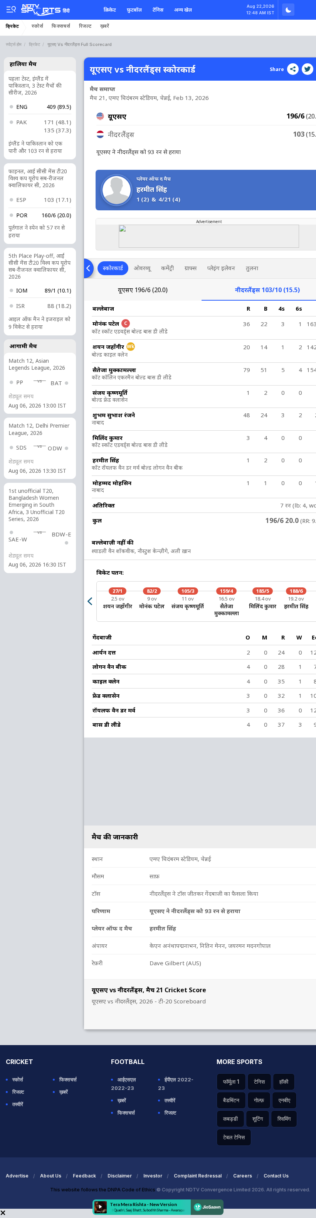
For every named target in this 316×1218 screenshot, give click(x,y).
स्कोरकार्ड (113, 268)
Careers (242, 1176)
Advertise (17, 1176)
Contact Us (276, 1176)
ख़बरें (104, 26)
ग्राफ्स (191, 268)
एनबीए (284, 1100)
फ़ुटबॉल (134, 9)
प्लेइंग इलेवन (221, 268)
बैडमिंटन (231, 1100)
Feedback (84, 1176)
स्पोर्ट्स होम (14, 44)
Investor (152, 1176)
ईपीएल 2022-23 (175, 1083)
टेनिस (158, 9)
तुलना (252, 268)
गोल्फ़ (259, 1100)
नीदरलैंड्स (267, 290)
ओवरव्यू (142, 268)
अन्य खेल (183, 9)
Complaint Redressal (198, 1176)
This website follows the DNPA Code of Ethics (103, 1190)
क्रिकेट (110, 9)
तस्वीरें (17, 1104)
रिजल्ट (85, 26)
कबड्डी (230, 1118)
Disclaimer (120, 1176)
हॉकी (283, 1081)
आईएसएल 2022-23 (123, 1083)
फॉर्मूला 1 (231, 1081)
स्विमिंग (284, 1118)
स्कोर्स (37, 26)
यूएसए (143, 290)
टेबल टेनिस (234, 1137)
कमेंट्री (167, 268)
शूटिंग (257, 1118)
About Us (50, 1176)
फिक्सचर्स (61, 26)
